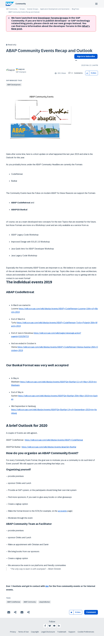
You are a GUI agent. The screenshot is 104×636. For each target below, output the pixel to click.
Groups (22, 9)
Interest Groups (32, 9)
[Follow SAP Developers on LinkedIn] (59, 626)
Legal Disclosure (48, 632)
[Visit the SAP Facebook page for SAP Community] (45, 626)
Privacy (13, 632)
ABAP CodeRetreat (13, 602)
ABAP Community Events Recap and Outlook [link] (23, 12)
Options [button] (75, 60)
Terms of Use (23, 632)
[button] (87, 73)
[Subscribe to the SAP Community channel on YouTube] (54, 626)
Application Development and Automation (55, 9)
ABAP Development (14, 85)
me (47, 586)
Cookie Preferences (86, 632)
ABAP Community (30, 602)
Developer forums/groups (53, 18)
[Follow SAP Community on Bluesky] (50, 626)
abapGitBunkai (44, 602)
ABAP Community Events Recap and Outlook (49, 50)
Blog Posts (75, 9)
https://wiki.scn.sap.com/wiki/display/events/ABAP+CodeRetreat (54, 440)
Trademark (61, 632)
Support (71, 632)
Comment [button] (91, 612)
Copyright (35, 632)
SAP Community (11, 9)
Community (20, 4)
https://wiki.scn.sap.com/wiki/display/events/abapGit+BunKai (49, 447)
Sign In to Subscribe (86, 56)
